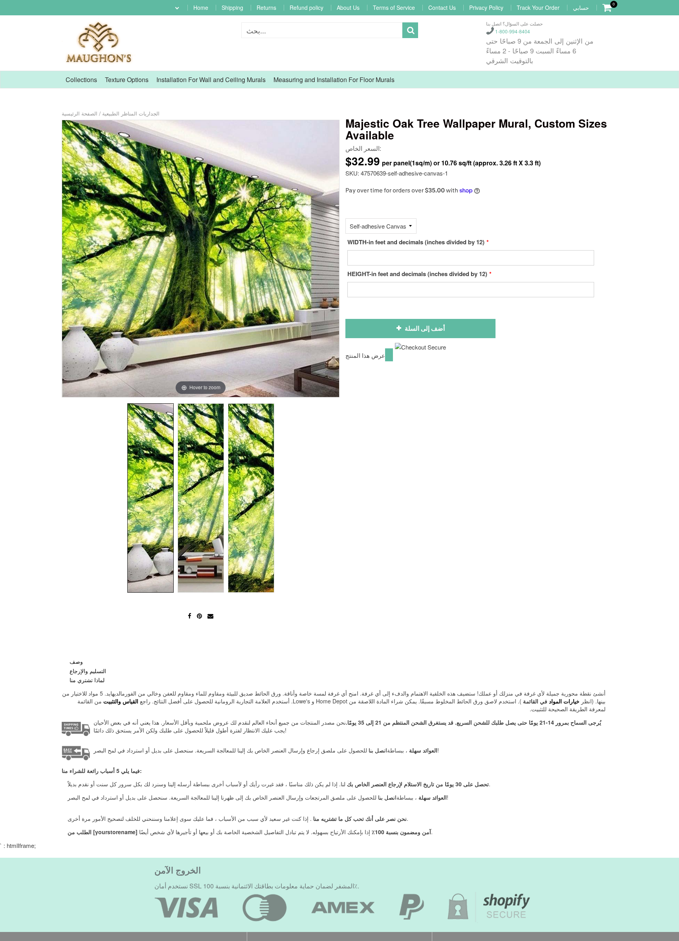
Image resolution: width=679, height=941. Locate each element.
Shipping (232, 7)
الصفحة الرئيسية (79, 113)
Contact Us (442, 7)
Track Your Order (538, 7)
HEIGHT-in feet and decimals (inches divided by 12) (417, 273)
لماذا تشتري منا (87, 680)
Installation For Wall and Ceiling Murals (211, 79)
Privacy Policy (486, 7)
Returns (266, 7)
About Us (348, 7)
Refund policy (306, 7)
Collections (81, 79)
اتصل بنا (387, 797)
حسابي (581, 7)
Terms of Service (394, 7)
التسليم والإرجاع (88, 671)
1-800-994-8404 (512, 31)
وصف (76, 661)
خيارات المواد (564, 701)
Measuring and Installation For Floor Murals (334, 79)
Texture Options (127, 79)
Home (200, 7)
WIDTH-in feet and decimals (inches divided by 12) (415, 242)
